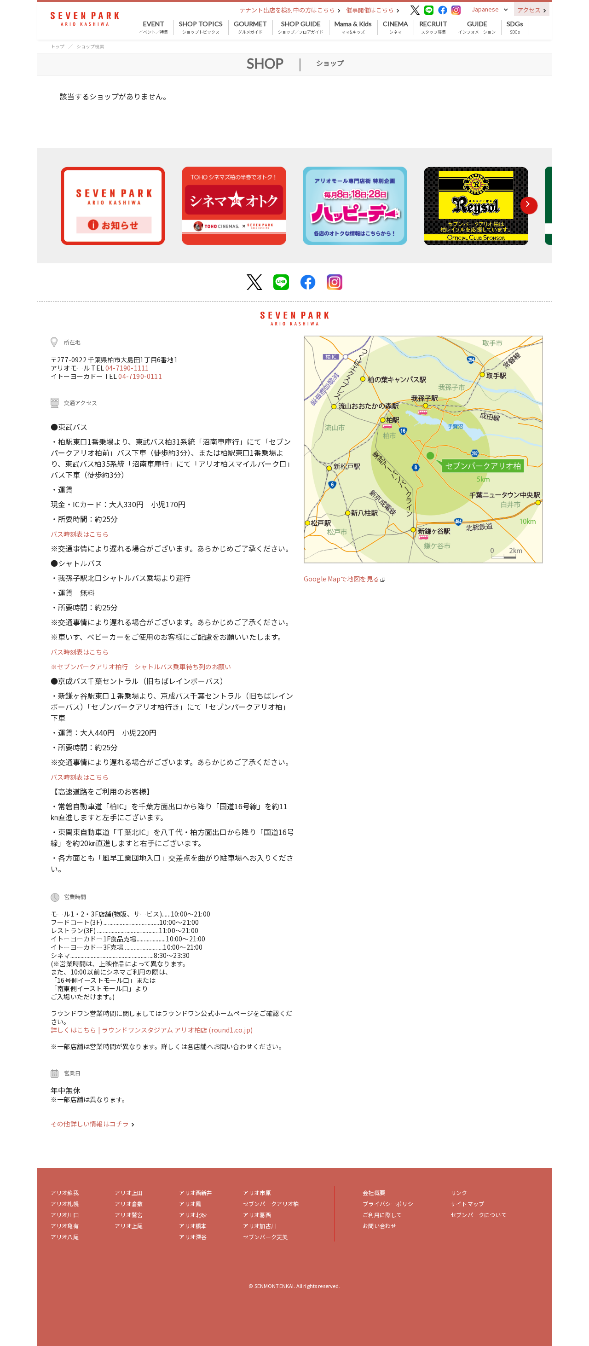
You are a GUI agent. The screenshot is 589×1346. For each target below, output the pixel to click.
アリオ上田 (129, 1192)
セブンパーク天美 (265, 1237)
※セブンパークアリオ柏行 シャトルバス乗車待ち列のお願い (141, 666)
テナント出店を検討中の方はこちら (287, 10)
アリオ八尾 (65, 1237)
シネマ (395, 27)
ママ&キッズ (353, 27)
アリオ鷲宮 (129, 1214)
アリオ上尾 (129, 1226)
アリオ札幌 (65, 1203)
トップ (57, 46)
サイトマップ (467, 1203)
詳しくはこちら (74, 1029)
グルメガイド (250, 27)
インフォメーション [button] (477, 27)
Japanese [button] (485, 9)
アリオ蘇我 (65, 1192)
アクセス (529, 10)
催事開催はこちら (370, 10)
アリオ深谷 (193, 1237)
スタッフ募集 (433, 27)
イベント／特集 (153, 27)
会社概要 (374, 1192)
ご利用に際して (382, 1214)
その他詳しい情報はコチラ (90, 1123)
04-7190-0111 (140, 376)
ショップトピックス (201, 27)
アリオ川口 (65, 1214)
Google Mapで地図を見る (342, 578)
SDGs (515, 27)
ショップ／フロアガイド (300, 27)
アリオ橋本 (193, 1226)
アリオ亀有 (65, 1226)
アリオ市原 (257, 1192)
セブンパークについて (478, 1214)
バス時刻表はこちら (80, 534)
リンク (458, 1192)
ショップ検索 (90, 46)
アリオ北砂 (193, 1214)
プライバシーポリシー (391, 1203)
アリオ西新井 (196, 1192)
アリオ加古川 (260, 1226)
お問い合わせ (379, 1226)
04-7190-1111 (127, 367)
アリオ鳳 (190, 1203)
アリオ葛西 (257, 1214)
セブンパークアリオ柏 (271, 1203)
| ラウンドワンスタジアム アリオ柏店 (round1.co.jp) (175, 1029)
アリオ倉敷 (129, 1203)
